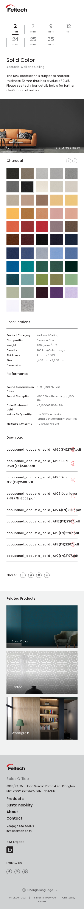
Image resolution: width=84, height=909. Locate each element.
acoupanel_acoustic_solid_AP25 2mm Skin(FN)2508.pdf (37, 479)
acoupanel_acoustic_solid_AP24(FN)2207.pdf (42, 510)
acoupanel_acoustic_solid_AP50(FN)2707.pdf (42, 449)
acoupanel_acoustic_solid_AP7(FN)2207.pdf (42, 544)
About (12, 811)
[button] (73, 129)
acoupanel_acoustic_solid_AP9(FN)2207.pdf (42, 533)
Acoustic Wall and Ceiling (25, 67)
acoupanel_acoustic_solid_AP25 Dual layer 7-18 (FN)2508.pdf (41, 496)
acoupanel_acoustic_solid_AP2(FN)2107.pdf (42, 556)
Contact (14, 818)
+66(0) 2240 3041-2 (20, 826)
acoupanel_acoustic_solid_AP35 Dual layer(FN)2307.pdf (37, 463)
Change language (40, 890)
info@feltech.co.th (19, 831)
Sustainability (19, 805)
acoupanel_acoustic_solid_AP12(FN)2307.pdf (42, 521)
